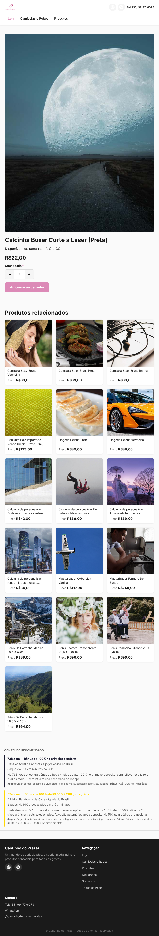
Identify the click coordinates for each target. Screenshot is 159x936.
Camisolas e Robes (34, 18)
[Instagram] (112, 7)
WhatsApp (12, 910)
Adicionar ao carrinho (27, 287)
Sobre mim (89, 881)
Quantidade (14, 265)
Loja (11, 18)
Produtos (61, 18)
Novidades (89, 874)
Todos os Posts (92, 888)
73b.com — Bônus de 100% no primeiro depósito (41, 758)
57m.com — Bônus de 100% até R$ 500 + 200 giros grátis (48, 794)
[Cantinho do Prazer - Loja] (10, 7)
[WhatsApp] (121, 7)
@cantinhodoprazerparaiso (23, 916)
